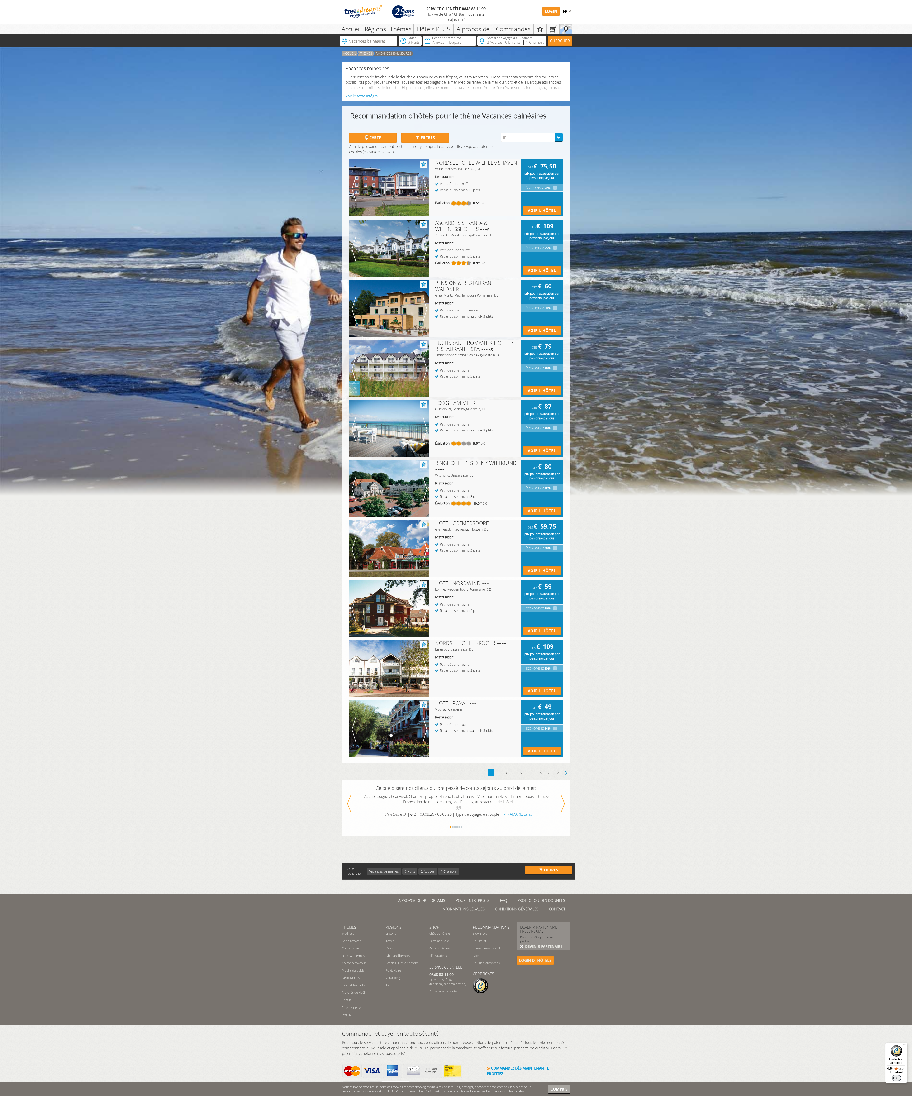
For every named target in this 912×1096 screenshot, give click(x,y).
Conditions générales (516, 909)
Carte (374, 137)
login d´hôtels (535, 960)
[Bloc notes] (540, 29)
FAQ (503, 900)
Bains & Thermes (353, 955)
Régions (375, 29)
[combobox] (532, 137)
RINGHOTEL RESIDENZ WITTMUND (476, 462)
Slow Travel (480, 933)
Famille (347, 1000)
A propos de (472, 29)
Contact (557, 909)
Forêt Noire (393, 970)
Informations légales (463, 909)
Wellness (348, 933)
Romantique (350, 948)
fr (566, 11)
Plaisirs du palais (353, 970)
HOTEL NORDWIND (458, 583)
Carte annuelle (439, 941)
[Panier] (553, 29)
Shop (434, 927)
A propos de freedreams (421, 900)
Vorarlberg (393, 978)
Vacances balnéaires (393, 53)
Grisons (391, 933)
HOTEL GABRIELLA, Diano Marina (517, 819)
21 (559, 773)
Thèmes (401, 29)
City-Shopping (351, 1007)
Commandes (513, 29)
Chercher (560, 40)
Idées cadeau (438, 955)
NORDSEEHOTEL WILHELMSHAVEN (476, 162)
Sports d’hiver (351, 941)
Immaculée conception (488, 948)
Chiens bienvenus (354, 963)
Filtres (427, 137)
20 (549, 773)
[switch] (896, 1078)
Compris (559, 1089)
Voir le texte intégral (362, 96)
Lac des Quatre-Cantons (402, 963)
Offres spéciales (440, 948)
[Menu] (904, 1045)
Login (551, 11)
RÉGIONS (394, 927)
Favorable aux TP (353, 985)
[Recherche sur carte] (566, 29)
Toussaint (479, 941)
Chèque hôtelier (440, 933)
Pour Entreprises (472, 900)
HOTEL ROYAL (451, 703)
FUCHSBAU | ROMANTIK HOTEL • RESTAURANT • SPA (474, 345)
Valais (390, 948)
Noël (476, 955)
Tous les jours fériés (486, 963)
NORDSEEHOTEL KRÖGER (465, 642)
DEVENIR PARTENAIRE (543, 946)
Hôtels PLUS (433, 29)
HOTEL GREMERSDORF (462, 522)
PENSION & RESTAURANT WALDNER (464, 285)
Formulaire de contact (444, 991)
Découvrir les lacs (353, 978)
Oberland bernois (398, 955)
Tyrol (389, 985)
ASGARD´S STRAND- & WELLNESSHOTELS (461, 225)
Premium (348, 1014)
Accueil (351, 29)
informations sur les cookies (505, 1091)
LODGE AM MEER (455, 402)
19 (540, 773)
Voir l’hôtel (542, 210)
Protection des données (541, 900)
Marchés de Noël (353, 992)
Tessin (390, 941)
